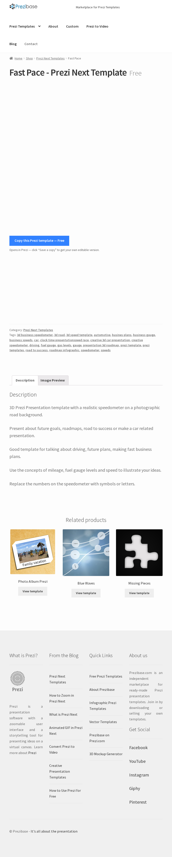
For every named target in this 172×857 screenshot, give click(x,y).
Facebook (138, 747)
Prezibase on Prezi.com (99, 738)
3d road (59, 335)
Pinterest (138, 802)
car (36, 340)
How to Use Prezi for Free (65, 793)
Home (18, 58)
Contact (31, 43)
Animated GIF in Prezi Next (65, 730)
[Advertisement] (86, 288)
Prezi (32, 752)
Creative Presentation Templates (59, 771)
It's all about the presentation (54, 831)
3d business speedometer (35, 335)
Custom (72, 26)
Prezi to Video (97, 26)
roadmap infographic (64, 350)
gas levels (64, 345)
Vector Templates (103, 722)
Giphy (134, 788)
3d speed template (79, 335)
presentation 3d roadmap (101, 345)
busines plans (121, 335)
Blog (13, 43)
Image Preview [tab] (53, 380)
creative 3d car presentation (110, 340)
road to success (37, 350)
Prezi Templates (22, 26)
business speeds (20, 340)
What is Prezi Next (63, 714)
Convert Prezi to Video (62, 749)
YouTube (137, 761)
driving (34, 345)
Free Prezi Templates (105, 676)
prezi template (130, 345)
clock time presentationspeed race (64, 340)
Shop (29, 58)
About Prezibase (102, 689)
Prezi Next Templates (50, 58)
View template (33, 591)
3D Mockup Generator (106, 754)
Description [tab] (25, 380)
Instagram (139, 775)
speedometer (90, 350)
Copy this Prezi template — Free (39, 240)
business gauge (144, 335)
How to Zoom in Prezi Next (61, 698)
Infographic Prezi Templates (102, 705)
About (53, 26)
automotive (102, 335)
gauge (77, 345)
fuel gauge (48, 345)
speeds (106, 350)
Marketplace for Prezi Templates (98, 7)
